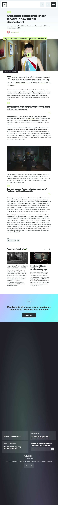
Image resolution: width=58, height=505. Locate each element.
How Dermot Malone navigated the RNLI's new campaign (38, 268)
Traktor (42, 82)
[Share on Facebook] (8, 240)
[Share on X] (11, 240)
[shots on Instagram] (26, 465)
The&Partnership (21, 82)
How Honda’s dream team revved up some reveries (17, 267)
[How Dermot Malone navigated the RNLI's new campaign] (40, 258)
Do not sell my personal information (45, 461)
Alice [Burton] (18, 211)
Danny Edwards (15, 32)
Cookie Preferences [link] (31, 461)
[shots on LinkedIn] (31, 465)
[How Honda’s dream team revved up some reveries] (17, 258)
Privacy (20, 461)
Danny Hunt (31, 118)
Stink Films (11, 85)
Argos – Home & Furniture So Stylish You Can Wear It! (25, 38)
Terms (24, 461)
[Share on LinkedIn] (14, 240)
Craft (8, 12)
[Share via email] (18, 240)
